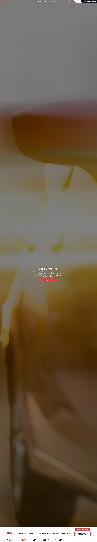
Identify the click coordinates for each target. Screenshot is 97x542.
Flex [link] (50, 264)
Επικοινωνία (61, 2)
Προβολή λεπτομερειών (68, 539)
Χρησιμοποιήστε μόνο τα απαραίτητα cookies (83, 534)
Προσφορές (28, 2)
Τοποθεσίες (40, 2)
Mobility (50, 2)
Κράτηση (22, 2)
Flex (46, 2)
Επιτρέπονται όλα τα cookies (82, 529)
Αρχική (47, 264)
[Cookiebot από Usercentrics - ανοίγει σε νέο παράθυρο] (9, 540)
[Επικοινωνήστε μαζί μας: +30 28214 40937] (72, 1)
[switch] (34, 540)
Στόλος (34, 2)
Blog (55, 2)
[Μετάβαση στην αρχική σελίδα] (10, 2)
